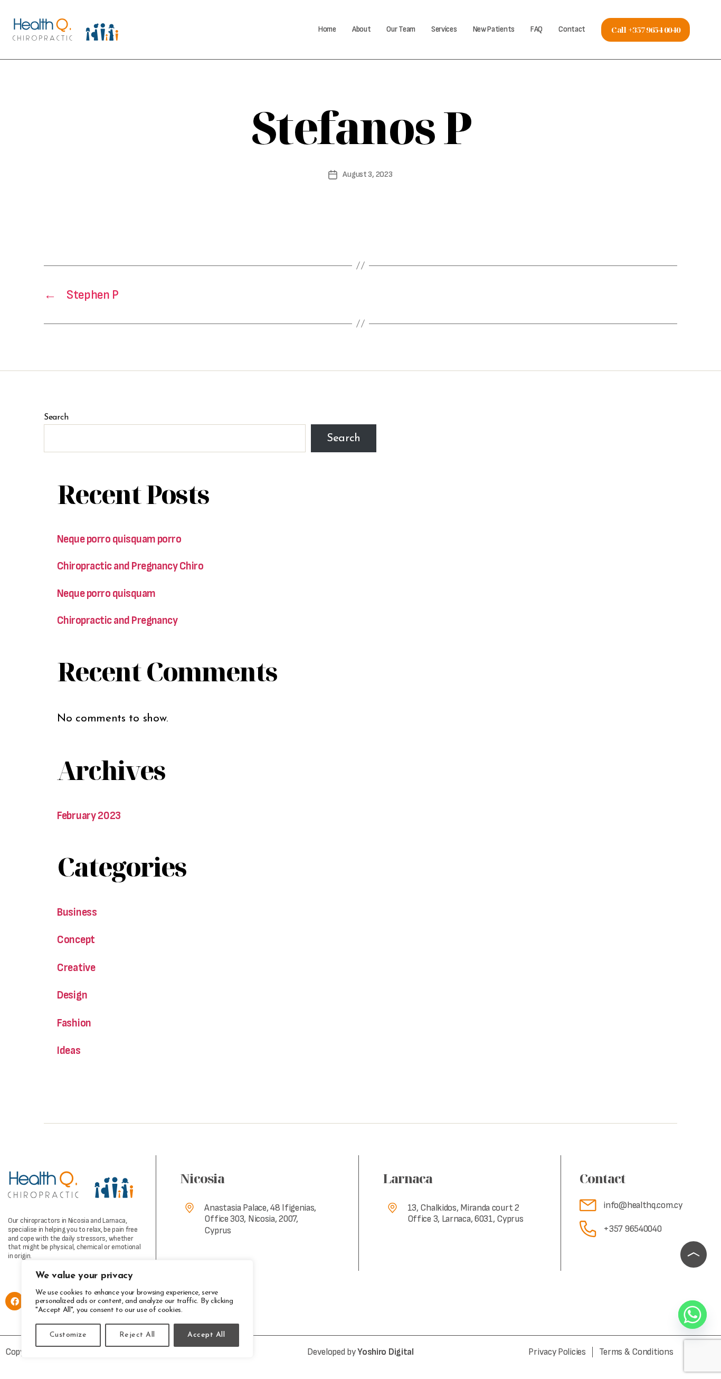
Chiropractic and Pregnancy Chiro (130, 566)
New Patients (494, 29)
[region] (137, 1309)
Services (444, 29)
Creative (76, 967)
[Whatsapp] (692, 1314)
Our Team (400, 29)
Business (77, 912)
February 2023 (89, 815)
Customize (68, 1335)
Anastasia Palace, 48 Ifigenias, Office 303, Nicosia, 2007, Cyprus (260, 1219)
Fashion (74, 1023)
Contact (571, 29)
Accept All (206, 1335)
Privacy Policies (556, 1352)
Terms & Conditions (636, 1352)
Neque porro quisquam (106, 593)
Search (56, 417)
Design (72, 995)
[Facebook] (14, 1301)
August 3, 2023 (367, 174)
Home (327, 29)
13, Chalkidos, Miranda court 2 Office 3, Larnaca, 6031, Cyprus (465, 1213)
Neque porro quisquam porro (119, 539)
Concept (76, 939)
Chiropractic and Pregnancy (117, 620)
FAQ (536, 29)
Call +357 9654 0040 (645, 29)
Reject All (137, 1335)
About (361, 29)
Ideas (69, 1050)
